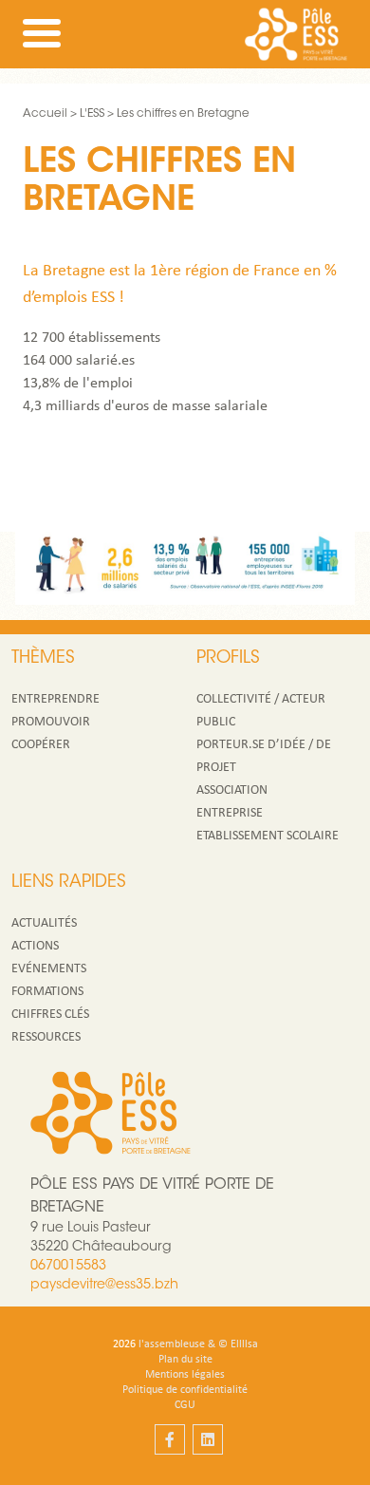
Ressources (46, 1037)
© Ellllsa (238, 1344)
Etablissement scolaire (267, 836)
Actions (35, 946)
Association (232, 790)
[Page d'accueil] (296, 34)
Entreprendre (55, 699)
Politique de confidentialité (185, 1390)
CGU (185, 1405)
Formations (47, 992)
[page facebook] (170, 1439)
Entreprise (229, 813)
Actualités (44, 923)
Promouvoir (50, 722)
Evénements (48, 969)
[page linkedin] (208, 1439)
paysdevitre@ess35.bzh (104, 1285)
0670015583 (68, 1266)
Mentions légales (185, 1375)
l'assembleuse (172, 1344)
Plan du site (185, 1359)
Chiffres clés (50, 1014)
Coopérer (40, 745)
